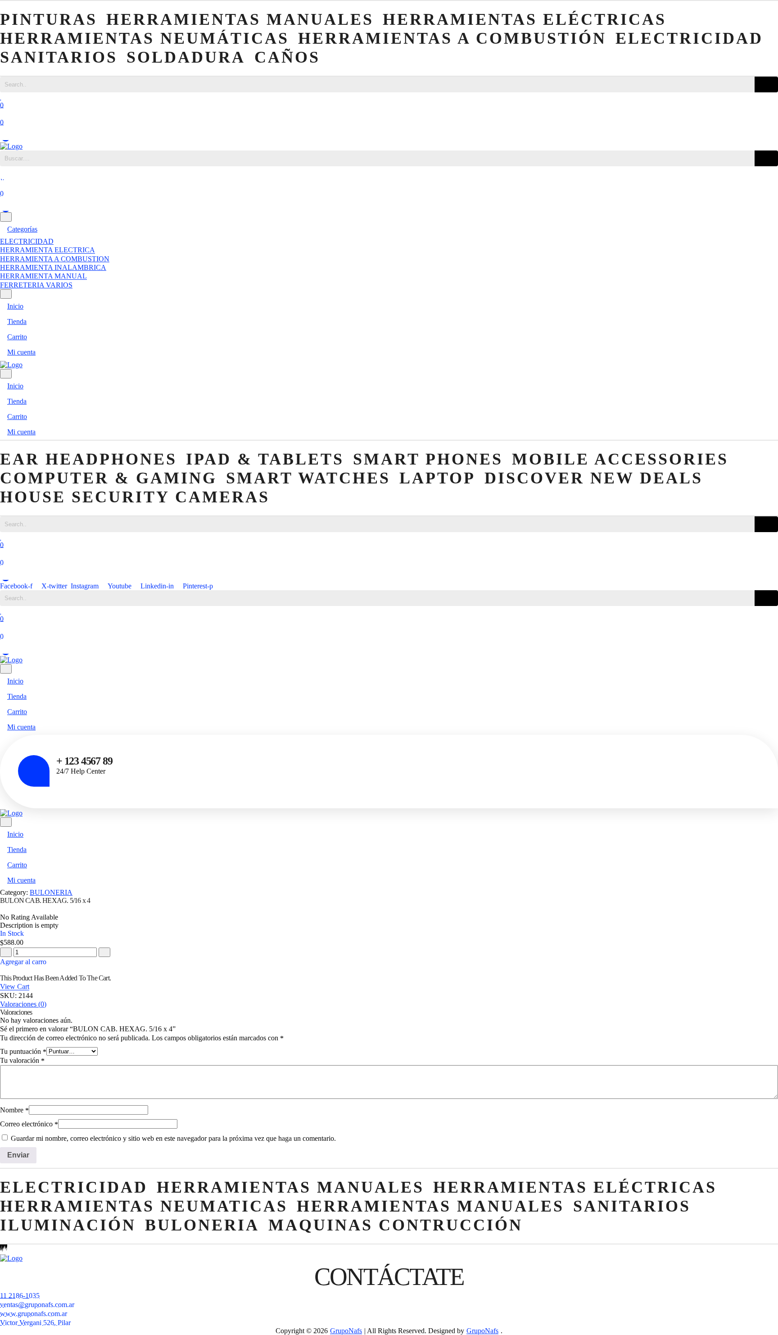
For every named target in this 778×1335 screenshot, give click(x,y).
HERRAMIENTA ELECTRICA (47, 250)
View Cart (14, 987)
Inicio (15, 306)
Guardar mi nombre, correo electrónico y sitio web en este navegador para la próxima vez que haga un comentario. (173, 1138)
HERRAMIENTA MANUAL (43, 276)
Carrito (17, 337)
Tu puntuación (23, 1051)
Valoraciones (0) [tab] (23, 1004)
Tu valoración (22, 1060)
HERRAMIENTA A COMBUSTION (54, 259)
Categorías (22, 229)
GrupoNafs (346, 1331)
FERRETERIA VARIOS (36, 285)
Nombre (14, 1110)
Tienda (17, 321)
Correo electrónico (29, 1124)
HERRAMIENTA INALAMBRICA (53, 267)
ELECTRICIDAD (27, 241)
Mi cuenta (21, 352)
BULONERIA (51, 892)
